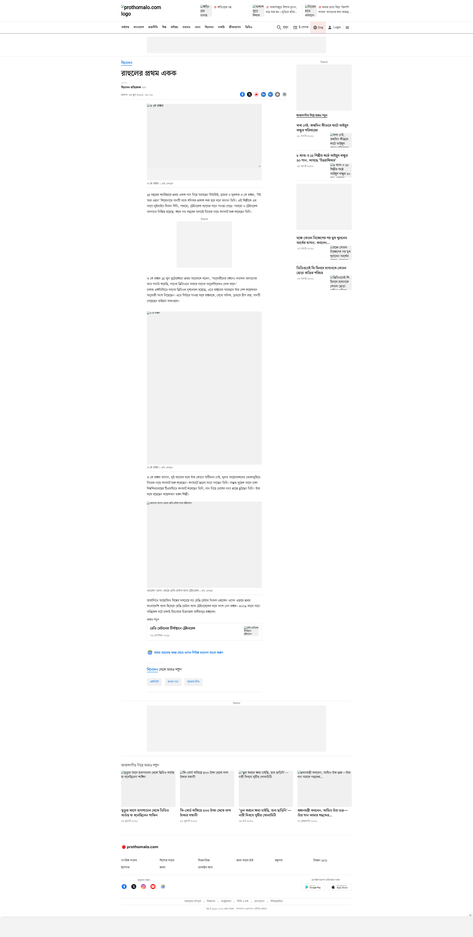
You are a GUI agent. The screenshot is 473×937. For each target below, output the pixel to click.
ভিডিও (248, 27)
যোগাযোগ (259, 901)
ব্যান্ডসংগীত (193, 682)
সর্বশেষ (125, 27)
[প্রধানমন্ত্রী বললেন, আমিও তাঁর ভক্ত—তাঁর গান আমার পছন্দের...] (324, 789)
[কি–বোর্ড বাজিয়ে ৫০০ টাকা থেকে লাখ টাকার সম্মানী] (207, 789)
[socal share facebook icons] (242, 96)
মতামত (186, 27)
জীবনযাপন (235, 27)
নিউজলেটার (276, 901)
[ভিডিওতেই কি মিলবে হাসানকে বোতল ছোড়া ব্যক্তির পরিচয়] (341, 282)
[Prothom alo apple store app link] (339, 887)
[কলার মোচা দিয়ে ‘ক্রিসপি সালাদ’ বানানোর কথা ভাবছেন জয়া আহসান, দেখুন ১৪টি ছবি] (311, 11)
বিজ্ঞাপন (211, 901)
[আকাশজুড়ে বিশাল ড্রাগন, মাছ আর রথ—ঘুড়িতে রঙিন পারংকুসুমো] (258, 11)
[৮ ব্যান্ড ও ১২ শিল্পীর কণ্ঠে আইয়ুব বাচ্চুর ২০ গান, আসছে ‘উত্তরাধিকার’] (341, 170)
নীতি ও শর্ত (242, 901)
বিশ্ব (164, 27)
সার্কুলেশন (226, 901)
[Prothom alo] (146, 11)
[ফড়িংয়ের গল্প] (206, 11)
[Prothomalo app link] (313, 887)
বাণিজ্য (174, 27)
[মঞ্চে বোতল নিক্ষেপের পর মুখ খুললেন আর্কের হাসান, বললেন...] (341, 253)
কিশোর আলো (167, 860)
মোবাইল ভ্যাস (205, 868)
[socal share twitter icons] (249, 96)
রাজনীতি (153, 27)
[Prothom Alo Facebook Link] (126, 887)
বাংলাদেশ (139, 27)
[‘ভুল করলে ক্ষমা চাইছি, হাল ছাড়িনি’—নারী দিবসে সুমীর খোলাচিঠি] (266, 789)
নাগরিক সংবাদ (129, 860)
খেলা (197, 27)
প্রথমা (163, 868)
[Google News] (163, 887)
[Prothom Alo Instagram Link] (145, 887)
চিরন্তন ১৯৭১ (320, 860)
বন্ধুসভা (279, 860)
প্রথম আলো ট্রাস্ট (244, 860)
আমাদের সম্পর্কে (192, 901)
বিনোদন (209, 27)
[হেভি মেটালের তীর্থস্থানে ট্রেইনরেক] (251, 631)
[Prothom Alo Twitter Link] (135, 887)
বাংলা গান (173, 682)
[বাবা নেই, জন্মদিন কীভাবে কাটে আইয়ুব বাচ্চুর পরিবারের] (341, 140)
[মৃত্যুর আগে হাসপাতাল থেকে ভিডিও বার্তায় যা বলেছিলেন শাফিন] (148, 789)
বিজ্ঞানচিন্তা (204, 860)
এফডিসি (154, 682)
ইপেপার (125, 868)
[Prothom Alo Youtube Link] (155, 887)
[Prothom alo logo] (139, 848)
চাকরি (221, 27)
